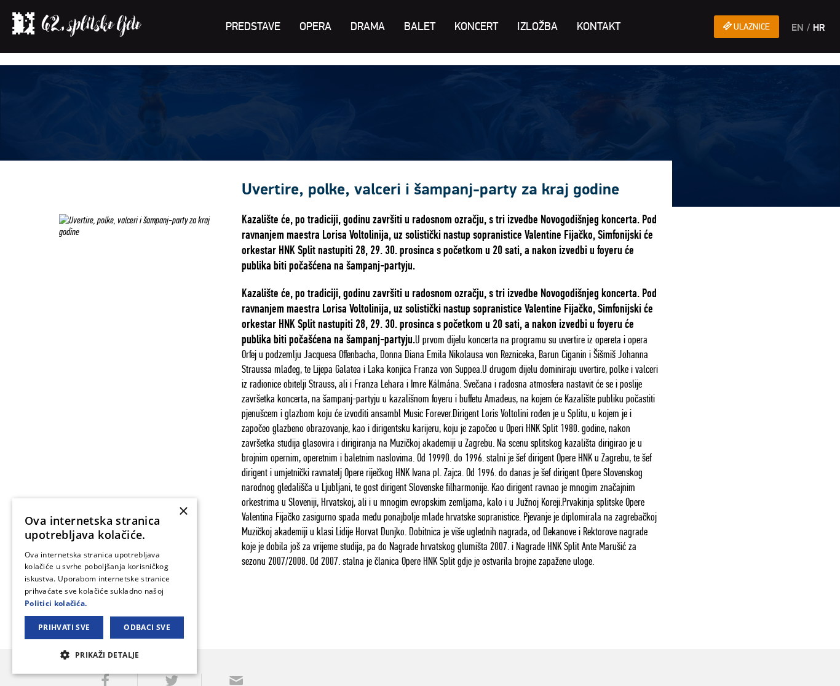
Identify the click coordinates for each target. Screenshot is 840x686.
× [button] (183, 511)
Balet (419, 26)
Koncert (476, 26)
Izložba (537, 26)
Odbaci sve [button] (147, 627)
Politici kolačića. (56, 603)
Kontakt (598, 26)
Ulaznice (751, 27)
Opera (315, 26)
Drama (368, 26)
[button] (104, 654)
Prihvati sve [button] (64, 627)
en (797, 28)
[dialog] (104, 586)
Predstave (253, 26)
